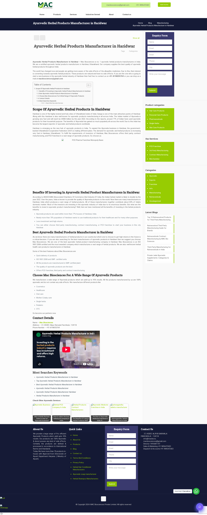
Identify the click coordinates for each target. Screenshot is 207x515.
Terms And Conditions (82, 458)
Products (76, 444)
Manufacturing (163, 23)
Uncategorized (155, 201)
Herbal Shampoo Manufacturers (85, 479)
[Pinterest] (108, 509)
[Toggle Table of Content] (87, 85)
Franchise (153, 184)
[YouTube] (102, 509)
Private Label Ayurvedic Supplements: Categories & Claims (158, 257)
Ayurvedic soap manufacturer (84, 474)
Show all (136, 38)
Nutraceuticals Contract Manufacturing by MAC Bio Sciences (157, 238)
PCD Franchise (155, 146)
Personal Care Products (158, 115)
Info (151, 188)
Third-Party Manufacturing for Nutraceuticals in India (159, 248)
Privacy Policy (78, 462)
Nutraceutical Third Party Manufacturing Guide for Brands (157, 228)
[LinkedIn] (105, 509)
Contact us (77, 453)
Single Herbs (154, 123)
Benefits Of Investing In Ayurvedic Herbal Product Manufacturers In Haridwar (64, 91)
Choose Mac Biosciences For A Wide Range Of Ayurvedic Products (61, 96)
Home (140, 23)
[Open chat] (199, 506)
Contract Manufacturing (158, 155)
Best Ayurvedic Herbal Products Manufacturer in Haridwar (58, 93)
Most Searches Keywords (47, 101)
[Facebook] (95, 509)
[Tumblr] (111, 509)
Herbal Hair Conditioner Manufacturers (82, 468)
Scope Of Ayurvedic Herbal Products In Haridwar (53, 88)
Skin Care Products (156, 127)
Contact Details (44, 98)
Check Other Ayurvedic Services (54, 103)
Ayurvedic (153, 176)
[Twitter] (98, 509)
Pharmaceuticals (156, 119)
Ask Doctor (164, 5)
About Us (76, 440)
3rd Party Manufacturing (158, 150)
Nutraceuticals (155, 197)
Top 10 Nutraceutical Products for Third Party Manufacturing (159, 218)
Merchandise (154, 159)
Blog (150, 23)
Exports (152, 180)
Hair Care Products (156, 111)
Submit (152, 90)
